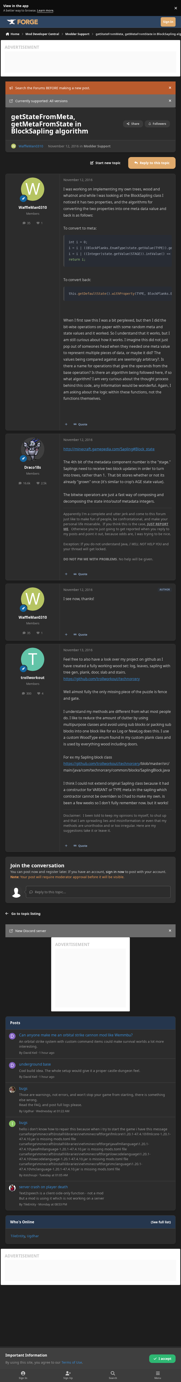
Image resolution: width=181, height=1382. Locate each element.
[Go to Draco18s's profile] (32, 449)
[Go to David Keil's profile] (12, 1036)
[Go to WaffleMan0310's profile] (13, 146)
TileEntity (29, 1204)
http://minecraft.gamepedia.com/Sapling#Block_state (109, 449)
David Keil (30, 1053)
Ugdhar (28, 1111)
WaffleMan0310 (31, 146)
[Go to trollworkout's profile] (32, 659)
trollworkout (33, 677)
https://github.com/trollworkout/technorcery (101, 678)
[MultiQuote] (66, 424)
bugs (23, 1088)
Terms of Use (72, 1362)
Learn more (9, 8)
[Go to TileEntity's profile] (12, 1188)
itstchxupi (30, 1175)
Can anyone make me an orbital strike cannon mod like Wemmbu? (76, 1035)
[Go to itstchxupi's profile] (12, 1123)
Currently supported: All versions (41, 101)
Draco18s (32, 467)
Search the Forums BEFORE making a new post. (52, 88)
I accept (165, 1358)
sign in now (115, 871)
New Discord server (30, 931)
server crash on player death (43, 1186)
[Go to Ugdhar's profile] (12, 1089)
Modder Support (97, 146)
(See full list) (161, 1222)
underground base (35, 1064)
